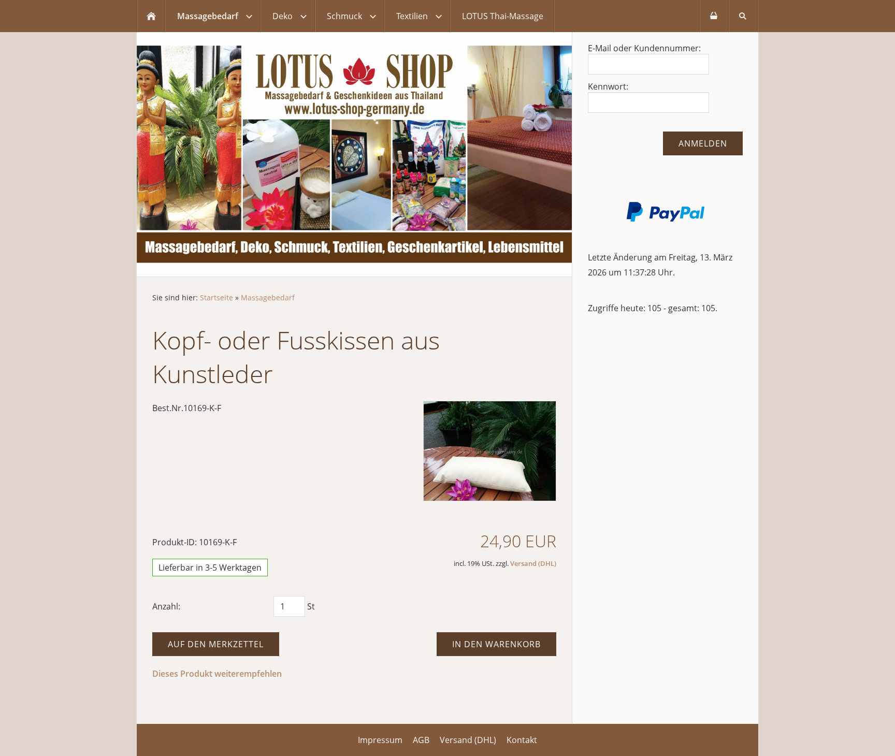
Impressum (380, 740)
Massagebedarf (268, 297)
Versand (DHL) (533, 563)
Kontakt (522, 740)
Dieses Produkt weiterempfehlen (217, 673)
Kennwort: (608, 86)
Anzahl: (166, 606)
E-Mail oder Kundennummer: (644, 48)
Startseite (216, 297)
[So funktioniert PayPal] (665, 218)
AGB (421, 740)
